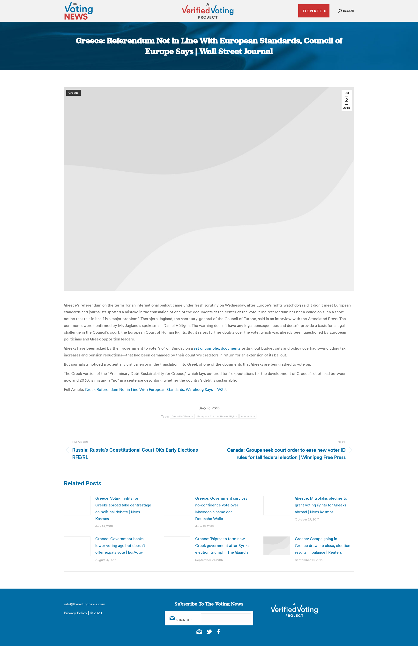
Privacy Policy (75, 613)
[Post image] (77, 505)
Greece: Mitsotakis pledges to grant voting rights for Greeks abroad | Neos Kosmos (321, 505)
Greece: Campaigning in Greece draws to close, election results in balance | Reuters (322, 545)
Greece (73, 93)
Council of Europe (182, 416)
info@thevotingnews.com (84, 604)
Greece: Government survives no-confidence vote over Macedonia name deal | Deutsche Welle (221, 508)
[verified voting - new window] (207, 19)
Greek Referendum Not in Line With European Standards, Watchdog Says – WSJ (155, 389)
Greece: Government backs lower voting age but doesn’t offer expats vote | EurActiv (120, 545)
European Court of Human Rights (217, 416)
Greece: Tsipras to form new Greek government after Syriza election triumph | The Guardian (223, 545)
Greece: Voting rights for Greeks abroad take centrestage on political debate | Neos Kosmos (123, 508)
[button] (346, 11)
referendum (248, 416)
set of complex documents (217, 348)
